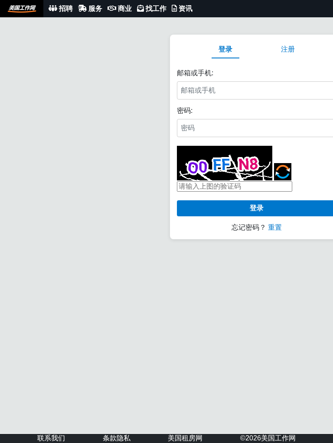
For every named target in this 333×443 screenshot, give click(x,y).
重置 (275, 227)
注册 (288, 49)
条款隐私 (117, 438)
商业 (124, 8)
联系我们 (51, 438)
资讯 (185, 8)
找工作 (155, 8)
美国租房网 (185, 438)
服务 (94, 8)
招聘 (65, 8)
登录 (225, 49)
